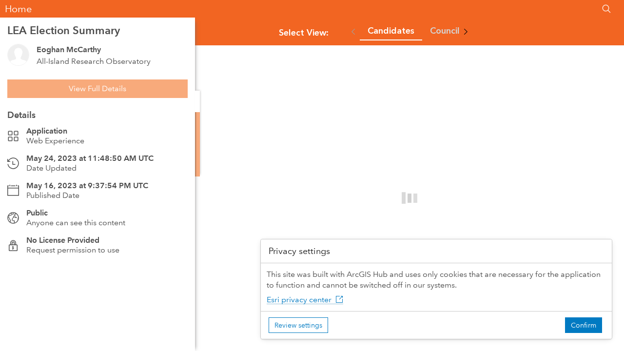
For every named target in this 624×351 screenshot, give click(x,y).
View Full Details (97, 88)
